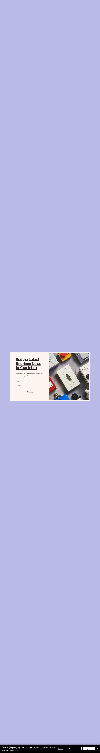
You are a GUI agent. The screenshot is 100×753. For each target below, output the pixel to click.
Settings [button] (60, 749)
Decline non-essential (73, 749)
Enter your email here (23, 382)
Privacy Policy (14, 751)
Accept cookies (89, 749)
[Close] (97, 748)
